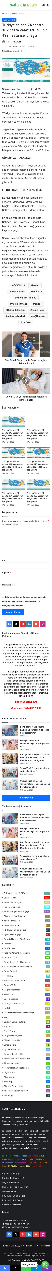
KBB (15, 930)
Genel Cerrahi (10, 971)
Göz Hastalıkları (11, 957)
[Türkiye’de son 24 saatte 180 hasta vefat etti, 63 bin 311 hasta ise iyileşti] (38, 484)
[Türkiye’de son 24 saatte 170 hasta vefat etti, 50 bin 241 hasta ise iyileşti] (38, 452)
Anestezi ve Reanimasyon (16, 1091)
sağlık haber (38, 310)
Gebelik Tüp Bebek (17, 939)
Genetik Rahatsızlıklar (14, 1054)
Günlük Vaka (19, 13)
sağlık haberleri (16, 316)
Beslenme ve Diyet (12, 902)
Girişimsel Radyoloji (13, 1036)
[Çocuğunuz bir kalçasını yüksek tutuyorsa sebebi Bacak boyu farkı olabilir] (10, 785)
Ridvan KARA (11, 42)
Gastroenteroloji (19, 1013)
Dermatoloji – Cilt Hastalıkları (17, 962)
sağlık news (38, 316)
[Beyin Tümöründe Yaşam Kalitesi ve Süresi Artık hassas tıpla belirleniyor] (10, 730)
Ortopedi (8, 944)
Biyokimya (8, 1095)
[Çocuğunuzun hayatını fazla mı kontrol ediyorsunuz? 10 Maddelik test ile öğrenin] (10, 758)
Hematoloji (16, 1068)
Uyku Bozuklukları (12, 1049)
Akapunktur (9, 1077)
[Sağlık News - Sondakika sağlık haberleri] (23, 5)
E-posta (6, 572)
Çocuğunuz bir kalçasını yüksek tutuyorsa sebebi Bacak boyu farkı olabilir (35, 784)
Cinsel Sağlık (10, 1045)
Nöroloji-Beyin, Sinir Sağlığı (16, 911)
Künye (25, 1253)
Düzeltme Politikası (14, 1255)
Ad (4, 560)
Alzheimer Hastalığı (13, 1063)
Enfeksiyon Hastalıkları (14, 980)
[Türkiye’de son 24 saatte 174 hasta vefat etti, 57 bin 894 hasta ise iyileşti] (13, 484)
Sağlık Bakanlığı (16, 310)
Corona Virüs (10, 985)
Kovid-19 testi (19, 303)
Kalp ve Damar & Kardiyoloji (17, 953)
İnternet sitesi (8, 585)
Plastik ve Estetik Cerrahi (15, 916)
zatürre (26, 322)
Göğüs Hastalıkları (12, 990)
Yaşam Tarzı (9, 994)
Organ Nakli (9, 1072)
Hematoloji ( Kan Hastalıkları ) (15, 1187)
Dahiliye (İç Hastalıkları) (13, 1178)
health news (18, 291)
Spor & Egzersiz (11, 999)
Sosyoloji (8, 1081)
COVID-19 (19, 285)
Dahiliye (14, 1003)
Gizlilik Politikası (38, 1253)
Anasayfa (8, 13)
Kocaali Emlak (15, 1253)
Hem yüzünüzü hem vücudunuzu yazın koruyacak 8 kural (34, 743)
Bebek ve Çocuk (11, 925)
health (35, 285)
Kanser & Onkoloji (12, 907)
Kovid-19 (37, 291)
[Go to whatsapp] (45, 1264)
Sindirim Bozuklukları (13, 1086)
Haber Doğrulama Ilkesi (35, 1255)
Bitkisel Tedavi (17, 1058)
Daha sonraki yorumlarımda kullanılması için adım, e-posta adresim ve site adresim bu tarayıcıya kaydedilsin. (24, 601)
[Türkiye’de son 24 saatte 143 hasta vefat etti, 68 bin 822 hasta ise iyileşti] (13, 421)
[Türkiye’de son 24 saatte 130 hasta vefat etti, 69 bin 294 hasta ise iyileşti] (38, 421)
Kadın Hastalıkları (12, 921)
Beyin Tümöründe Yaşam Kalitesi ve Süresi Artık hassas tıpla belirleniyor (34, 730)
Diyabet (15, 1022)
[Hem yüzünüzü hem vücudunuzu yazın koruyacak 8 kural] (10, 744)
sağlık (38, 303)
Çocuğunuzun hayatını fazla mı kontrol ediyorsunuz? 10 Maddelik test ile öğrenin (34, 757)
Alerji (6, 1017)
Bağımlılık (8, 1026)
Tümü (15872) (26, 797)
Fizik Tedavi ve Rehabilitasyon (18, 966)
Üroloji (7, 1008)
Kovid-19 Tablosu (26, 297)
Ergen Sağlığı (10, 1031)
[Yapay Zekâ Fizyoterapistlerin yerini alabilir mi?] (10, 772)
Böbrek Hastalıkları (12, 1040)
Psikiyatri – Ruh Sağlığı (14, 893)
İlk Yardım (8, 976)
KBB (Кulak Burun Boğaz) (14, 1196)
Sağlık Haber (10, 898)
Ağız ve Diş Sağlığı (12, 934)
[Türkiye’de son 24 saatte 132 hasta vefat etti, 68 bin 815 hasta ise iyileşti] (13, 452)
